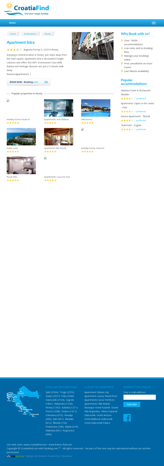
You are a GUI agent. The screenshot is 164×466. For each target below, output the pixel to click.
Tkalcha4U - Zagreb (131, 125)
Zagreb (70, 399)
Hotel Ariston (104, 415)
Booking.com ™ (52, 448)
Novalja (68, 415)
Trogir (63, 392)
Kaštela (66, 407)
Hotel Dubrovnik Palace (97, 422)
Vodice (65, 411)
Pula (63, 396)
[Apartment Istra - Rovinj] (93, 45)
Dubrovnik (51, 399)
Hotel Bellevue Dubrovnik (98, 419)
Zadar (49, 396)
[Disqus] (60, 234)
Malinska (50, 430)
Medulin (69, 419)
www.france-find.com (60, 444)
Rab (55, 419)
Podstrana (51, 426)
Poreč (49, 411)
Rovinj (48, 33)
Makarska (59, 403)
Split (48, 392)
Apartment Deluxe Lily (96, 392)
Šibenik (56, 422)
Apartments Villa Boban (97, 403)
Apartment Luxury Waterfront (100, 396)
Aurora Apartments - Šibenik (135, 116)
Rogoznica (68, 430)
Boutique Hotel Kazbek (97, 407)
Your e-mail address (134, 392)
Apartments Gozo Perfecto (99, 399)
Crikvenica (51, 415)
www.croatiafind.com (35, 444)
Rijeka (68, 426)
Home (13, 33)
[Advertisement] (138, 186)
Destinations (30, 33)
